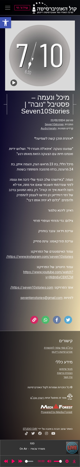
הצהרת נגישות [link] (65, 373)
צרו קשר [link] (68, 377)
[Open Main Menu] (7, 7)
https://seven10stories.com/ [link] (31, 287)
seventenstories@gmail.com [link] (41, 297)
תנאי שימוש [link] (66, 369)
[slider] (29, 461)
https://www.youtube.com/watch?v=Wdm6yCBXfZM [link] (48, 275)
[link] (5, 22)
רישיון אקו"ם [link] (37, 398)
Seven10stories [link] (54, 124)
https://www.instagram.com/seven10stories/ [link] (39, 256)
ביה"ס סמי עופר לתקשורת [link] (58, 348)
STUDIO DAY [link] (30, 429)
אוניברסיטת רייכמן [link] (62, 352)
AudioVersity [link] (49, 128)
